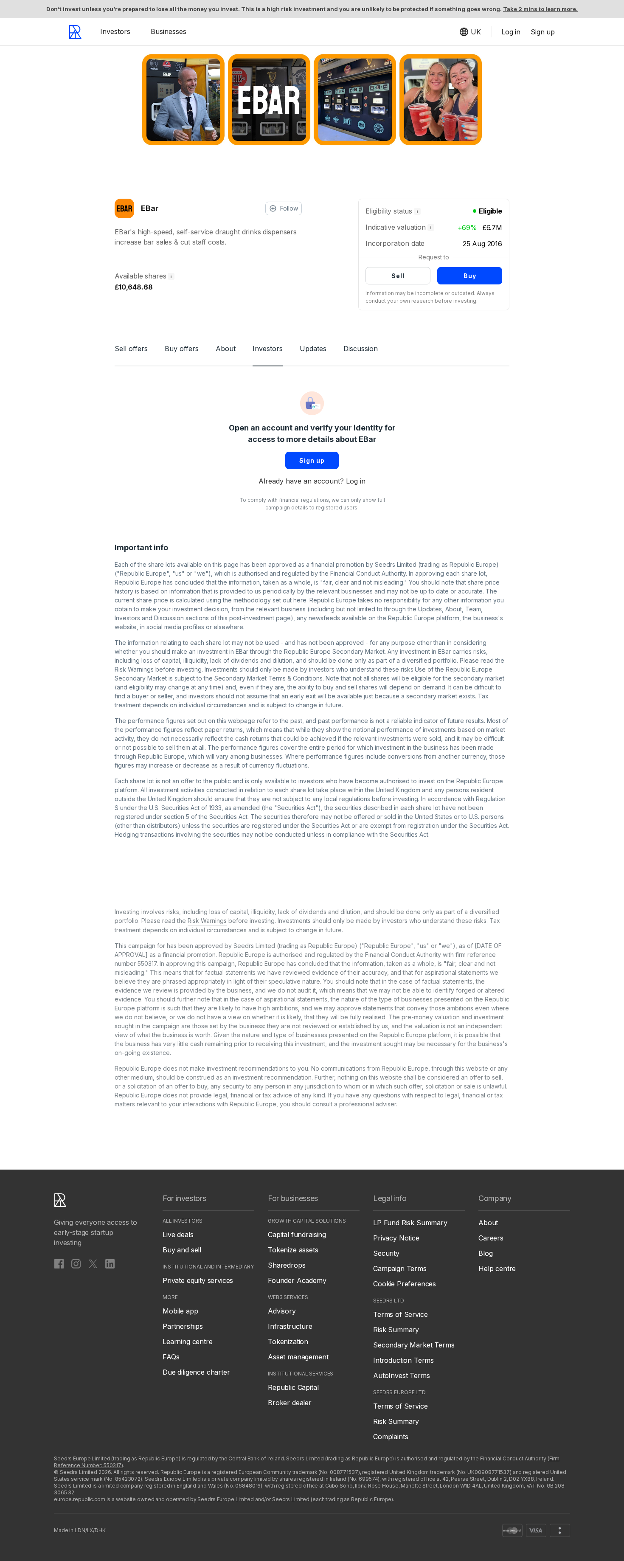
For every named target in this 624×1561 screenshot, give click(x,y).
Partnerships (183, 1326)
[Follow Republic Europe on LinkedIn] (110, 1263)
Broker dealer (290, 1402)
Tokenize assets (293, 1250)
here (299, 600)
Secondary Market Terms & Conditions (268, 678)
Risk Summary (396, 1329)
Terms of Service (400, 1314)
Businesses (168, 31)
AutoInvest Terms (401, 1375)
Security (386, 1253)
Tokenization (288, 1341)
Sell (398, 275)
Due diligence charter (196, 1372)
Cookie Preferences (404, 1284)
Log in (355, 481)
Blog (485, 1253)
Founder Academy (297, 1280)
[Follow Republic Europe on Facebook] (59, 1263)
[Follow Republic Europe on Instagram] (76, 1263)
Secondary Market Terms (413, 1345)
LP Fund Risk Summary (410, 1222)
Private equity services (198, 1280)
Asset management (298, 1357)
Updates (313, 348)
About (226, 348)
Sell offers (131, 348)
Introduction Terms (403, 1360)
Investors (115, 31)
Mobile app (180, 1311)
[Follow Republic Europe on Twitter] (93, 1263)
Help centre (497, 1268)
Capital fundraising (297, 1234)
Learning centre (188, 1341)
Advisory (282, 1311)
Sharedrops (286, 1265)
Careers (490, 1238)
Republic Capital (293, 1387)
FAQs (171, 1357)
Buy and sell (182, 1250)
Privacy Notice (396, 1238)
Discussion (360, 348)
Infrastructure (290, 1326)
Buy (470, 275)
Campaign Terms (400, 1268)
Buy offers (182, 348)
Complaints (390, 1436)
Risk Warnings (134, 669)
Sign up (312, 460)
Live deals (178, 1234)
